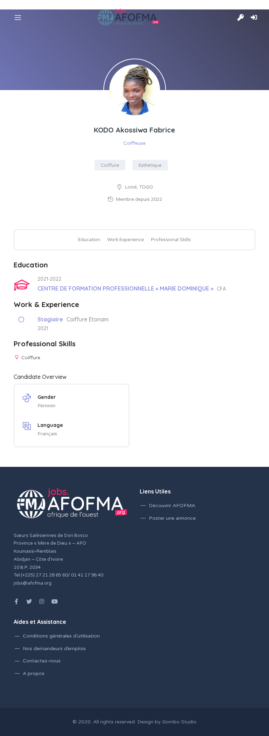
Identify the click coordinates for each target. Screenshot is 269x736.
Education (89, 240)
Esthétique (150, 165)
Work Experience (125, 240)
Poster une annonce (172, 518)
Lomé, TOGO (139, 187)
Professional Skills (171, 240)
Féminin (46, 406)
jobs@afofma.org (32, 583)
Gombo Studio (179, 722)
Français (47, 434)
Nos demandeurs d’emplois (54, 649)
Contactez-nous (42, 661)
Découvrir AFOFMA (172, 506)
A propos (33, 673)
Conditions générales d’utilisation (61, 636)
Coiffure (110, 165)
